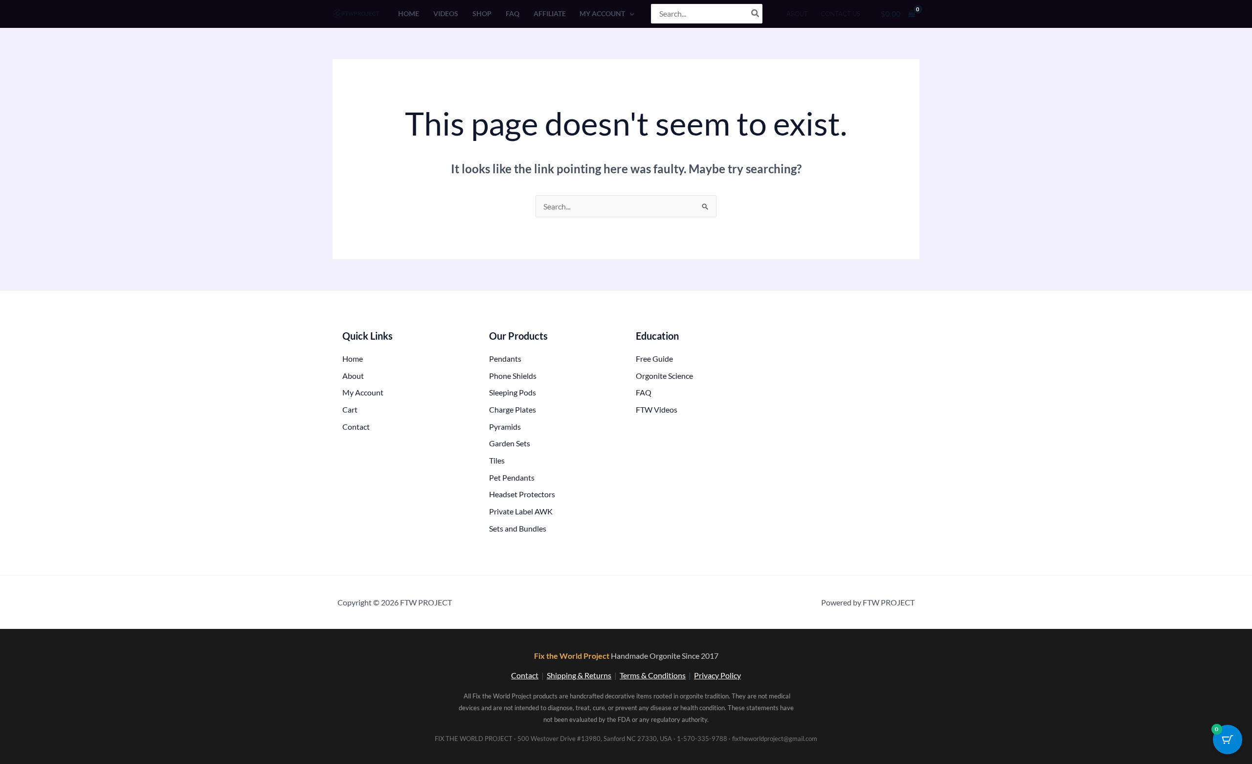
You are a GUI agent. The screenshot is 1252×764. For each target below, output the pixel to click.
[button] (629, 13)
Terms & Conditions (653, 675)
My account (602, 13)
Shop (482, 13)
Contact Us (840, 14)
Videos (445, 13)
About (797, 14)
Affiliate (550, 13)
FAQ (512, 13)
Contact (524, 675)
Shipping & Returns (579, 675)
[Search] (755, 13)
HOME (408, 13)
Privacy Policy (717, 675)
